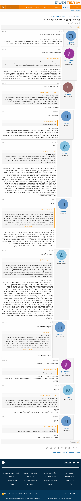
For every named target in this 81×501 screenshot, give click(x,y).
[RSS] (3, 494)
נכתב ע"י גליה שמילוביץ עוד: (50, 93)
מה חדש (57, 7)
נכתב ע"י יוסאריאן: (51, 121)
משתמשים (47, 7)
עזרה (12, 494)
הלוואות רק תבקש (50, 473)
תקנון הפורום (27, 494)
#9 (3, 250)
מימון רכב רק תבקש (30, 473)
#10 (3, 360)
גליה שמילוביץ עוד (69, 61)
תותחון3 (76, 23)
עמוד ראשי (75, 7)
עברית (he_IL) (69, 494)
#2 (3, 49)
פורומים (66, 7)
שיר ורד (64, 153)
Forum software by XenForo (23, 499)
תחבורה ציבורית (11, 480)
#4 (3, 112)
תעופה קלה (70, 480)
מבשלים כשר (30, 484)
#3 (3, 83)
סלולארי (50, 484)
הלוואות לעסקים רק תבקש (11, 473)
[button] (53, 7)
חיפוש (72, 11)
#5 (3, 386)
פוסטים (78, 11)
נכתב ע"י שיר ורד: (48, 209)
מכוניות (11, 477)
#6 (3, 142)
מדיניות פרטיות (19, 494)
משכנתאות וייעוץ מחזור (30, 480)
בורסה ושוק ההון (50, 477)
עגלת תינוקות (69, 477)
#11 (3, 323)
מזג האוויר (30, 477)
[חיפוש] (3, 7)
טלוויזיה (69, 484)
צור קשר (34, 494)
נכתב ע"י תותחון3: (54, 59)
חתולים (11, 484)
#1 (3, 31)
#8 (3, 417)
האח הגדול (69, 473)
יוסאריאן (68, 94)
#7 (3, 200)
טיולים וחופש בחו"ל (50, 480)
